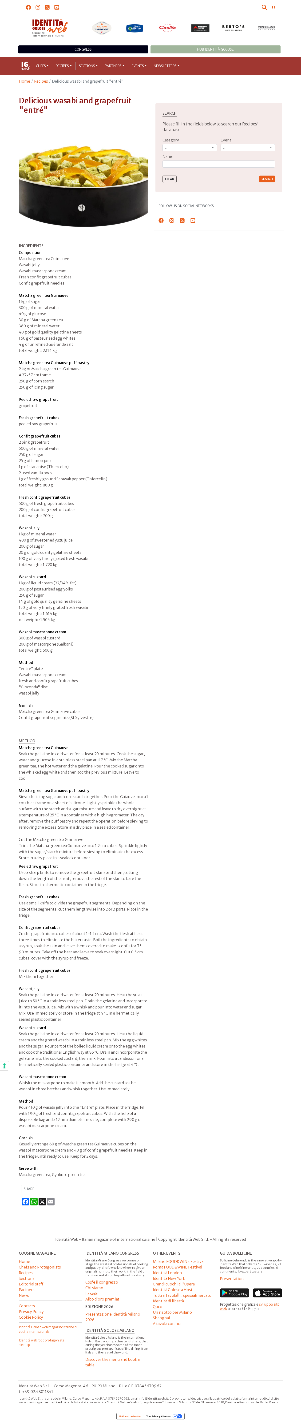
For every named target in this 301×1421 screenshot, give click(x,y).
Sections (87, 66)
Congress (83, 49)
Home (24, 81)
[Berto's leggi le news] (233, 28)
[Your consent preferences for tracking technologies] (4, 1065)
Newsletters (165, 66)
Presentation (232, 1278)
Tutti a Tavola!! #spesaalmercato (182, 1295)
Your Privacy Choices (158, 1416)
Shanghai (161, 1318)
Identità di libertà (168, 1301)
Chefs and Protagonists (40, 1267)
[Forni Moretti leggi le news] (200, 28)
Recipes (62, 66)
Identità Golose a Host (173, 1289)
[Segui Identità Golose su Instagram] (38, 7)
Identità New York (169, 1278)
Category (170, 140)
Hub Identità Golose (215, 49)
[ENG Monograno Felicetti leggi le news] (266, 28)
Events (138, 66)
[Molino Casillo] (167, 28)
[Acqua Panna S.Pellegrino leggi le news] (101, 28)
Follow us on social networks (186, 206)
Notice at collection (130, 1416)
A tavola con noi (167, 1323)
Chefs (41, 66)
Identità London (167, 1272)
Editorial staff (31, 1284)
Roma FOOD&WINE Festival (177, 1267)
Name (167, 156)
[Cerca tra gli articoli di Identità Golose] (265, 7)
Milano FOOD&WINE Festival (179, 1261)
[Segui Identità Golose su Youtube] (57, 7)
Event (226, 140)
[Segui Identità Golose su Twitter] (47, 7)
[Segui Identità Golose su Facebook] (28, 7)
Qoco (157, 1306)
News (24, 1295)
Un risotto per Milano (172, 1312)
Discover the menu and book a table (112, 1362)
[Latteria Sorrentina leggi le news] (134, 28)
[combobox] (218, 164)
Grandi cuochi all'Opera (174, 1284)
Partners (113, 66)
